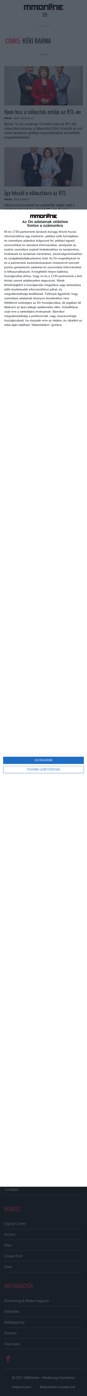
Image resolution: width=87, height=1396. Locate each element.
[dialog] (43, 698)
